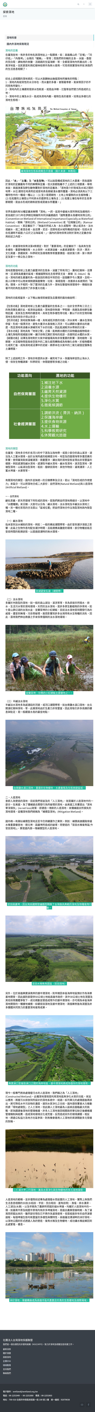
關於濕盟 (7, 1353)
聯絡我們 (7, 1373)
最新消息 (7, 1349)
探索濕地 (7, 1356)
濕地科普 (12, 37)
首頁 (5, 16)
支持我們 (7, 1369)
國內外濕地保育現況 (18, 44)
